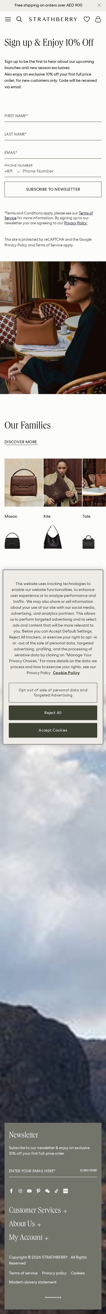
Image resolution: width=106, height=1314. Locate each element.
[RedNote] (65, 1190)
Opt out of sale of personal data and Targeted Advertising (53, 692)
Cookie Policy (66, 672)
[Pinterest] (38, 1190)
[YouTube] (29, 1190)
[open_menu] (8, 19)
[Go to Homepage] (53, 19)
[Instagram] (20, 1190)
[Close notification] (99, 5)
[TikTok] (56, 1190)
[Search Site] (19, 19)
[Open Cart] (98, 19)
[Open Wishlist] (86, 19)
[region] (53, 657)
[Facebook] (11, 1190)
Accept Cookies (53, 730)
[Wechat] (47, 1190)
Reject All (53, 712)
